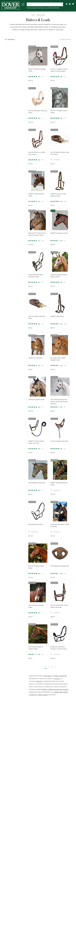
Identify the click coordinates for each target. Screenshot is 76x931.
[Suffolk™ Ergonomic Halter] (60, 219)
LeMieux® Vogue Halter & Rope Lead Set (58, 276)
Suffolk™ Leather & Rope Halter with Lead (36, 442)
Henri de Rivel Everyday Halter (36, 606)
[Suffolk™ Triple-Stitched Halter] (38, 180)
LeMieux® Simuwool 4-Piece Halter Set (59, 525)
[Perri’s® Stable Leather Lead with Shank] (60, 138)
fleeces (44, 689)
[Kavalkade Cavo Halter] (38, 510)
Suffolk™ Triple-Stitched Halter (36, 195)
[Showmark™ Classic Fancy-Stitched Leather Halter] (38, 219)
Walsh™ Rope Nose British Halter (58, 484)
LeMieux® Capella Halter (36, 399)
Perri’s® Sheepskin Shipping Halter (37, 111)
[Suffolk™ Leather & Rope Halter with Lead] (38, 427)
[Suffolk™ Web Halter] (60, 302)
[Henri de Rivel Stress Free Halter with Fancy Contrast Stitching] (60, 385)
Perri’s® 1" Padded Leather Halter (59, 111)
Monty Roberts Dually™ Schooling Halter (35, 276)
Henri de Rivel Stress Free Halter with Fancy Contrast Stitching (58, 401)
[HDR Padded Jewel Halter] (38, 469)
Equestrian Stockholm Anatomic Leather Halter (58, 648)
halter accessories (61, 676)
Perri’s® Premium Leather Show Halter (36, 153)
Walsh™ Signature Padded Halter (37, 70)
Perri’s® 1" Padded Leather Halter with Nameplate (59, 70)
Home (33, 15)
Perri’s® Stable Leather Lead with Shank (59, 153)
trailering (39, 681)
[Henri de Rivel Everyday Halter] (38, 591)
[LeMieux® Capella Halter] (38, 385)
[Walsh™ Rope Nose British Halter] (60, 469)
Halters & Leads (41, 15)
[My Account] (69, 4)
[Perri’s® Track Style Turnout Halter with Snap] (60, 591)
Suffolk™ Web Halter (57, 316)
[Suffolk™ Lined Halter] (38, 344)
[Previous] (28, 55)
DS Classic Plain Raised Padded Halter (57, 359)
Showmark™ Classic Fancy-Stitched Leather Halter (37, 234)
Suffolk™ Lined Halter (35, 358)
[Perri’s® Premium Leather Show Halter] (38, 138)
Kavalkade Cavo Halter (35, 524)
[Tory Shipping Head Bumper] (60, 552)
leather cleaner (43, 695)
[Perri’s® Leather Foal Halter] (60, 427)
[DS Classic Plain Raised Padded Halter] (60, 344)
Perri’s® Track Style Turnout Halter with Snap (59, 606)
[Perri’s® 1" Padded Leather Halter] (60, 97)
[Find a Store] (66, 4)
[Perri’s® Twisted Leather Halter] (38, 552)
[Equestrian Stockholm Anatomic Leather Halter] (60, 633)
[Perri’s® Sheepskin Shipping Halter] (38, 97)
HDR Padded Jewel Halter (36, 482)
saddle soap (58, 692)
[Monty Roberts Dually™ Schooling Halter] (38, 261)
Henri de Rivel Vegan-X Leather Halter (35, 648)
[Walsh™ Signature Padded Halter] (38, 55)
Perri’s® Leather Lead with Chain (36, 317)
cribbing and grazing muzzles (58, 689)
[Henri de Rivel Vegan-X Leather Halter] (38, 633)
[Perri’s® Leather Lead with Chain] (38, 302)
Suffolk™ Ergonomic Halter (59, 233)
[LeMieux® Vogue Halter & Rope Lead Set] (60, 261)
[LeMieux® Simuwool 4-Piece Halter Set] (60, 510)
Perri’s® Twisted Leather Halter (36, 567)
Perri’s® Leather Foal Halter (59, 441)
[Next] (47, 55)
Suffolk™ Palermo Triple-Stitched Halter (58, 195)
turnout (57, 678)
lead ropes (47, 676)
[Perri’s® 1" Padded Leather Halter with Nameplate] (60, 55)
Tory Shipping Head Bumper (59, 566)
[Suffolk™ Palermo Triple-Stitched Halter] (60, 180)
